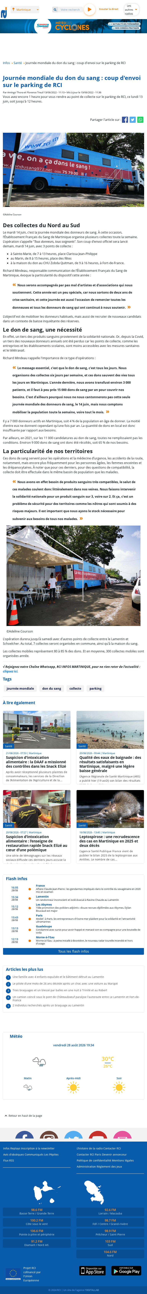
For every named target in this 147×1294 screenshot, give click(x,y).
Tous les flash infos (73, 951)
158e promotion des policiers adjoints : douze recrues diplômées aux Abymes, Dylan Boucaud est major (83, 909)
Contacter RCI (112, 1148)
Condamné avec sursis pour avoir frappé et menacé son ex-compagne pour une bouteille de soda (88, 931)
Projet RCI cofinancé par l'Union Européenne (32, 1274)
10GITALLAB (92, 1290)
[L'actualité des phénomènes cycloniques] (124, 24)
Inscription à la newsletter (38, 1148)
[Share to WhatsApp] (140, 120)
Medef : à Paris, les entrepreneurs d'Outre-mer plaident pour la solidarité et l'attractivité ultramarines (85, 920)
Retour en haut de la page (25, 1115)
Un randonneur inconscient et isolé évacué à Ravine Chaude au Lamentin (77, 899)
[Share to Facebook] (125, 120)
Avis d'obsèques (13, 1154)
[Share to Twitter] (133, 120)
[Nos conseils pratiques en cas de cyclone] (126, 28)
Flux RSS (8, 1160)
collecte (75, 688)
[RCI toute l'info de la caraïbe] (4, 13)
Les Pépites (51, 1154)
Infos (6, 1148)
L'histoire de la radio (90, 1148)
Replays (15, 1148)
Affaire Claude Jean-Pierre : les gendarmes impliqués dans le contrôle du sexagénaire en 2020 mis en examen (88, 890)
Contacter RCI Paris (89, 1154)
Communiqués (34, 1154)
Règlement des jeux (109, 1166)
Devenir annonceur (114, 1154)
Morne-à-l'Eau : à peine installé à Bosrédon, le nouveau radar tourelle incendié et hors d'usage (84, 942)
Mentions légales (123, 1160)
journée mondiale (20, 688)
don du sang (51, 688)
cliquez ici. (10, 671)
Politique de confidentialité (94, 1160)
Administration (86, 1166)
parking (95, 688)
